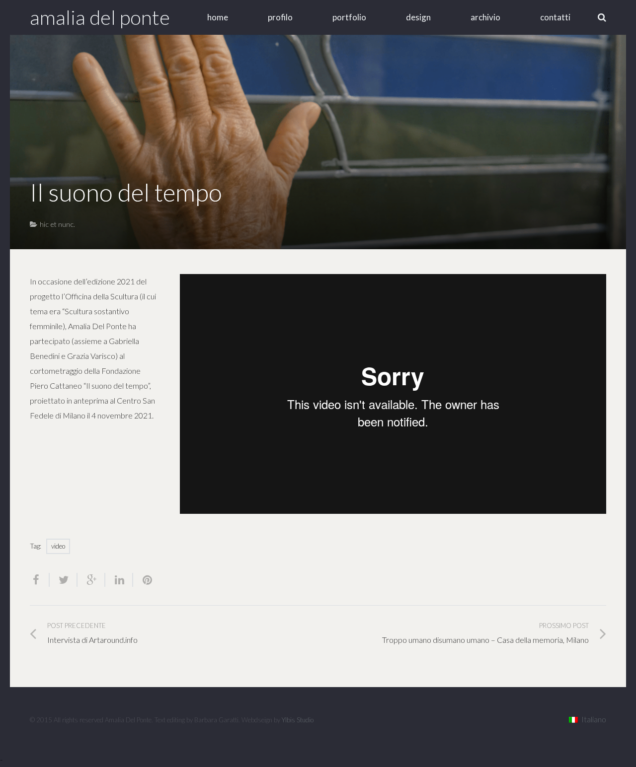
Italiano (593, 719)
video (58, 546)
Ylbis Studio (298, 720)
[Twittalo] (64, 580)
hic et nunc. (57, 224)
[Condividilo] (40, 580)
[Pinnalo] (143, 580)
